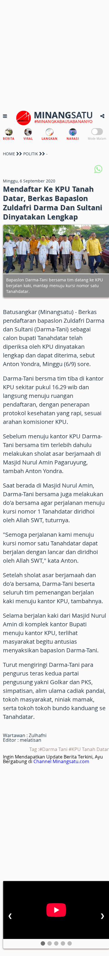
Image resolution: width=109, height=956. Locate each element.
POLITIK (30, 153)
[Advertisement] (54, 54)
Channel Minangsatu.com (61, 761)
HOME (9, 153)
